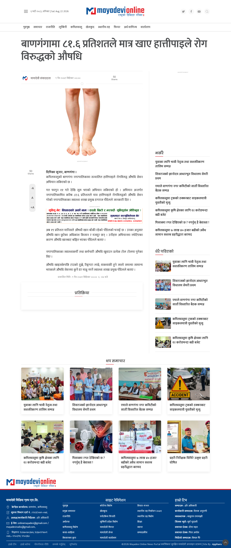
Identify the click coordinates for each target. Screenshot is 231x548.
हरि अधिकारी (186, 506)
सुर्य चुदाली (186, 522)
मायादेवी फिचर (107, 527)
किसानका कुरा (69, 538)
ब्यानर (140, 527)
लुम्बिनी (63, 27)
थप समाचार (115, 361)
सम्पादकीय (142, 532)
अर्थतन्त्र (66, 522)
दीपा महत (186, 527)
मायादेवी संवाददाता (41, 78)
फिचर (117, 27)
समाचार (37, 27)
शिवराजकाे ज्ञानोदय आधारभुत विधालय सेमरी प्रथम (181, 176)
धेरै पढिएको (164, 251)
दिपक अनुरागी (191, 511)
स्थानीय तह (104, 27)
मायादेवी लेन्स (106, 532)
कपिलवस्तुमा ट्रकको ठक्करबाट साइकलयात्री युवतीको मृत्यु (180, 200)
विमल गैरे (187, 538)
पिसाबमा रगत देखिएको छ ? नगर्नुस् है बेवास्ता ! (182, 222)
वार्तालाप (145, 27)
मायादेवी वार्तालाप (108, 538)
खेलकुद (90, 27)
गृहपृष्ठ (26, 27)
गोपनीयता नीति (41, 544)
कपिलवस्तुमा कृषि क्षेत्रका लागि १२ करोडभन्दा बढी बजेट (181, 212)
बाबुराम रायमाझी (189, 516)
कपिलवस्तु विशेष (70, 527)
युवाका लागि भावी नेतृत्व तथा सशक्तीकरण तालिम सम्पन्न (179, 164)
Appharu (217, 544)
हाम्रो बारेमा (25, 544)
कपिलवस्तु (76, 27)
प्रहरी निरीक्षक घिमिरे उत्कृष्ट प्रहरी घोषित (188, 460)
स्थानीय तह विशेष (145, 516)
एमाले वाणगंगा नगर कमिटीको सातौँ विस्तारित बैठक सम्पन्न (182, 188)
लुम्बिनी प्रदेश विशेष (109, 522)
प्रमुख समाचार (69, 511)
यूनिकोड (73, 544)
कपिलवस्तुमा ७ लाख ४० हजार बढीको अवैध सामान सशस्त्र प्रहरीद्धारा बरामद (180, 232)
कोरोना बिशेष (106, 506)
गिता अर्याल (187, 532)
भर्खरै (159, 153)
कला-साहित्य (68, 532)
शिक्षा (139, 522)
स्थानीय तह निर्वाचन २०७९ (149, 511)
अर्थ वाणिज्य (130, 27)
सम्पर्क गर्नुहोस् (58, 544)
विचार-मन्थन (143, 506)
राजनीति (50, 27)
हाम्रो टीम (12, 544)
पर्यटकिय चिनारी (107, 516)
